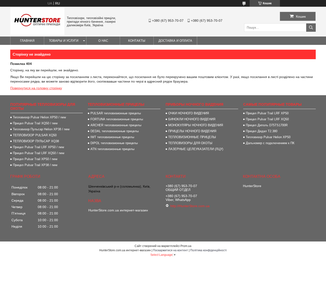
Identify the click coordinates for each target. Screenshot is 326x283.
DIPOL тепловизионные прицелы (114, 143)
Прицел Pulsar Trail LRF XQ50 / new (38, 153)
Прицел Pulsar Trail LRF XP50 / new (38, 147)
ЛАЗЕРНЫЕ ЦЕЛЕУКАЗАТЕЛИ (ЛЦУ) (195, 149)
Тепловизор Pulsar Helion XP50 (268, 137)
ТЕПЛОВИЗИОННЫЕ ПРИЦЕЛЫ (192, 137)
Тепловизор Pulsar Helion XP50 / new (39, 117)
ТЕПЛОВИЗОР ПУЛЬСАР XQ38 (36, 141)
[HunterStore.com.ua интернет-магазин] (37, 34)
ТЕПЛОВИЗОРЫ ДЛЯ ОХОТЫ (190, 143)
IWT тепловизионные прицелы (112, 137)
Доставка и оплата (175, 40)
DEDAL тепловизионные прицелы (114, 131)
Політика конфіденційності (208, 250)
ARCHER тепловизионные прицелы (115, 125)
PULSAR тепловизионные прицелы (115, 113)
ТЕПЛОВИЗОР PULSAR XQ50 (35, 135)
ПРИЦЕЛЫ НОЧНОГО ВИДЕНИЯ (192, 131)
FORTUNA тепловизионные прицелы (116, 119)
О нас (103, 40)
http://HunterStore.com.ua (190, 206)
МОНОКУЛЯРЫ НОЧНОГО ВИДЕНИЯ (195, 125)
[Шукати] (311, 27)
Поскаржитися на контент (170, 250)
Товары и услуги (63, 40)
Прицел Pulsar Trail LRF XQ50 (267, 119)
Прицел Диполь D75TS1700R (267, 125)
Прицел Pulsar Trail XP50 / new (35, 159)
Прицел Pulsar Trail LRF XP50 (267, 113)
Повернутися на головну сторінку (36, 88)
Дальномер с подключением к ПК (270, 143)
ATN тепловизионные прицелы (112, 149)
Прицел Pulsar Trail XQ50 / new (35, 123)
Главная (27, 40)
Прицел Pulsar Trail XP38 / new (35, 165)
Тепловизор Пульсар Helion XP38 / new (41, 129)
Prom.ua (185, 246)
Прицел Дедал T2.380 (261, 131)
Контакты (136, 40)
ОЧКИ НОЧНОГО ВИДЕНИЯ (188, 113)
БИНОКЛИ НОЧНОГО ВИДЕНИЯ (191, 119)
